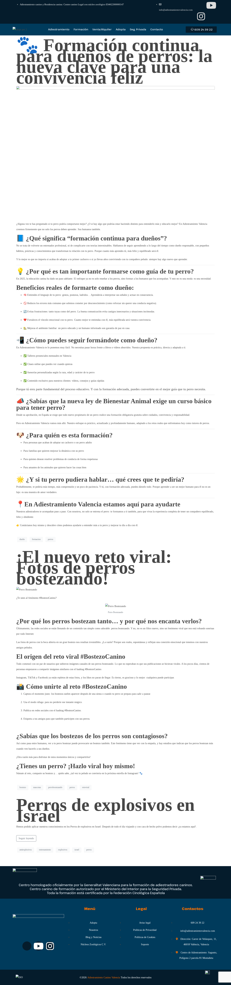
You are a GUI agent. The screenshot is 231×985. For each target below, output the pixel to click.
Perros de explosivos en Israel (105, 810)
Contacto (156, 29)
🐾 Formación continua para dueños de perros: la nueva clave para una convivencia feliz (114, 61)
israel (77, 849)
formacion (36, 539)
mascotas (37, 787)
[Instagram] (201, 16)
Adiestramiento (58, 29)
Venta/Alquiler (102, 29)
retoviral (85, 787)
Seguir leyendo (26, 838)
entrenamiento (45, 849)
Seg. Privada (138, 29)
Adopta (121, 29)
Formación (81, 29)
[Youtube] (211, 5)
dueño (22, 539)
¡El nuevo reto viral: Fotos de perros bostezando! (94, 567)
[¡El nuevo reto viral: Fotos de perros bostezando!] (26, 589)
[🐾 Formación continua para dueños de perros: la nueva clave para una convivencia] (115, 152)
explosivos (62, 849)
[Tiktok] (201, 5)
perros (50, 539)
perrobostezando (55, 787)
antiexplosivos (25, 849)
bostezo (22, 787)
